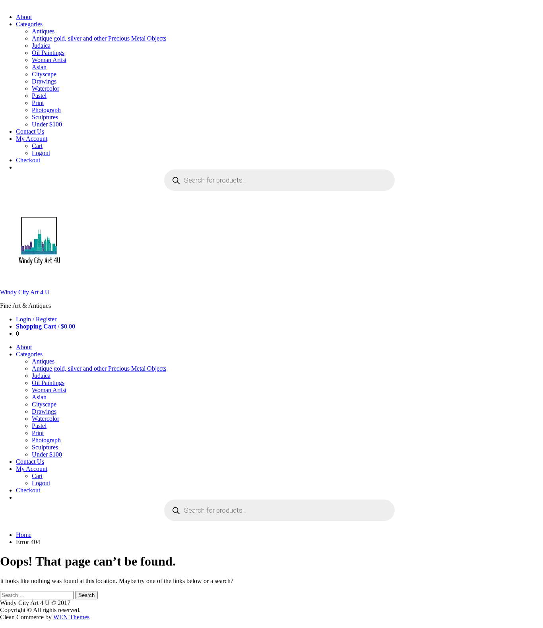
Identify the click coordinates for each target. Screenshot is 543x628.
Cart (37, 145)
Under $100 (47, 124)
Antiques (43, 31)
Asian (39, 67)
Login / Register (36, 319)
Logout (41, 153)
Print (38, 102)
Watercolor (45, 88)
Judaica (41, 45)
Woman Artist (49, 59)
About (24, 17)
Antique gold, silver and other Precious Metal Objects (99, 38)
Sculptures (45, 117)
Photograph (46, 110)
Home (23, 534)
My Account (31, 138)
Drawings (44, 81)
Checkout (28, 160)
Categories (29, 24)
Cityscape (44, 74)
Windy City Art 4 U (25, 292)
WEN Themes (71, 617)
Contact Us (30, 131)
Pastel (39, 95)
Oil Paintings (48, 52)
